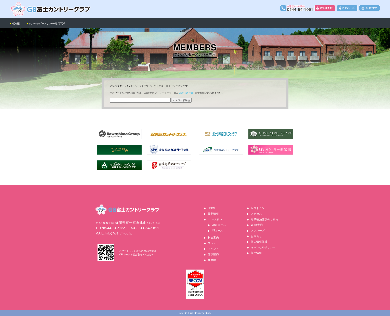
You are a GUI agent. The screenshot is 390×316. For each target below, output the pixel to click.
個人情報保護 (259, 241)
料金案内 (213, 237)
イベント (213, 248)
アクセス (256, 213)
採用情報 (256, 253)
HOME (16, 23)
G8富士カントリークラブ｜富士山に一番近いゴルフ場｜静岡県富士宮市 (50, 9)
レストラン (258, 208)
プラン (212, 243)
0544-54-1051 (187, 92)
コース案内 (216, 219)
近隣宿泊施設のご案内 (264, 219)
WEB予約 (257, 225)
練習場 (212, 260)
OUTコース (219, 225)
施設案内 (213, 254)
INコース (217, 230)
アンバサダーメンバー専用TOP (46, 23)
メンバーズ (258, 230)
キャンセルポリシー (263, 247)
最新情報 (213, 213)
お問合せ (256, 236)
